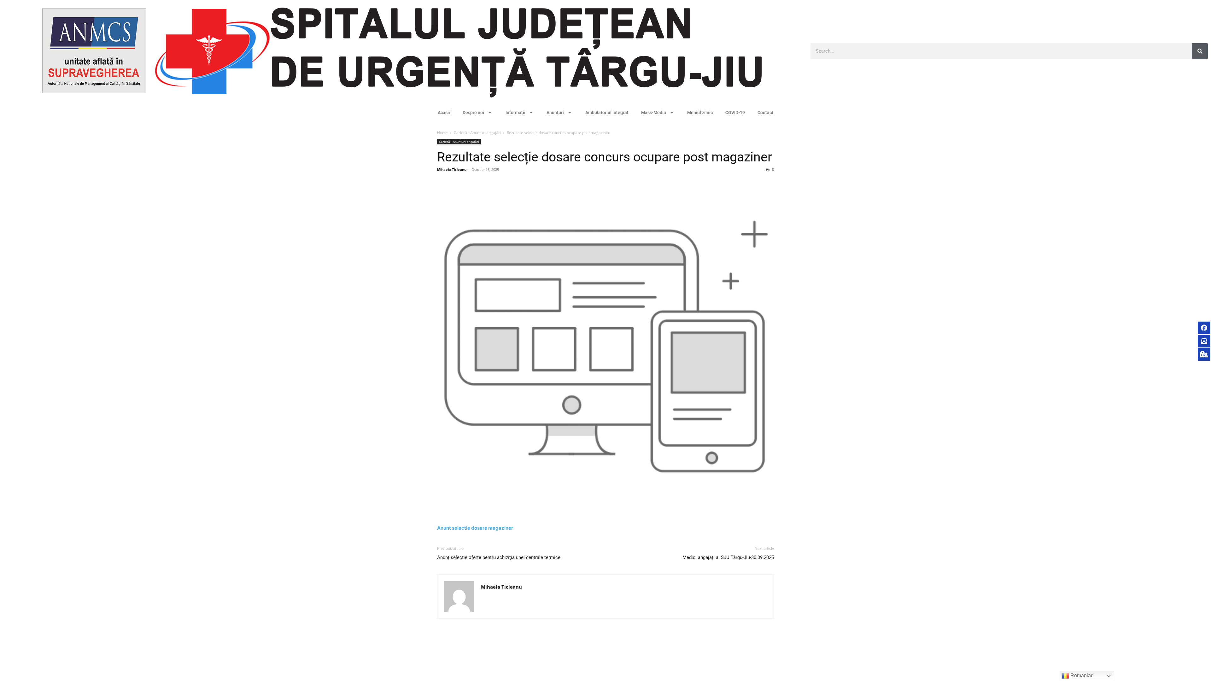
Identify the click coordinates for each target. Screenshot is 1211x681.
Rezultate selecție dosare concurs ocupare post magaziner (604, 157)
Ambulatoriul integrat (607, 112)
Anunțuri (555, 112)
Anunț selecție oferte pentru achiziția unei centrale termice (498, 557)
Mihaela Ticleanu (451, 169)
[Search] (1200, 51)
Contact (765, 112)
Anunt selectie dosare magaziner (475, 528)
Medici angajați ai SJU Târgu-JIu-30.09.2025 (728, 557)
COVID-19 (735, 112)
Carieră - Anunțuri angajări (477, 132)
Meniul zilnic (700, 112)
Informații (515, 112)
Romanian (1081, 675)
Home (442, 132)
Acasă (444, 112)
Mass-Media (653, 112)
